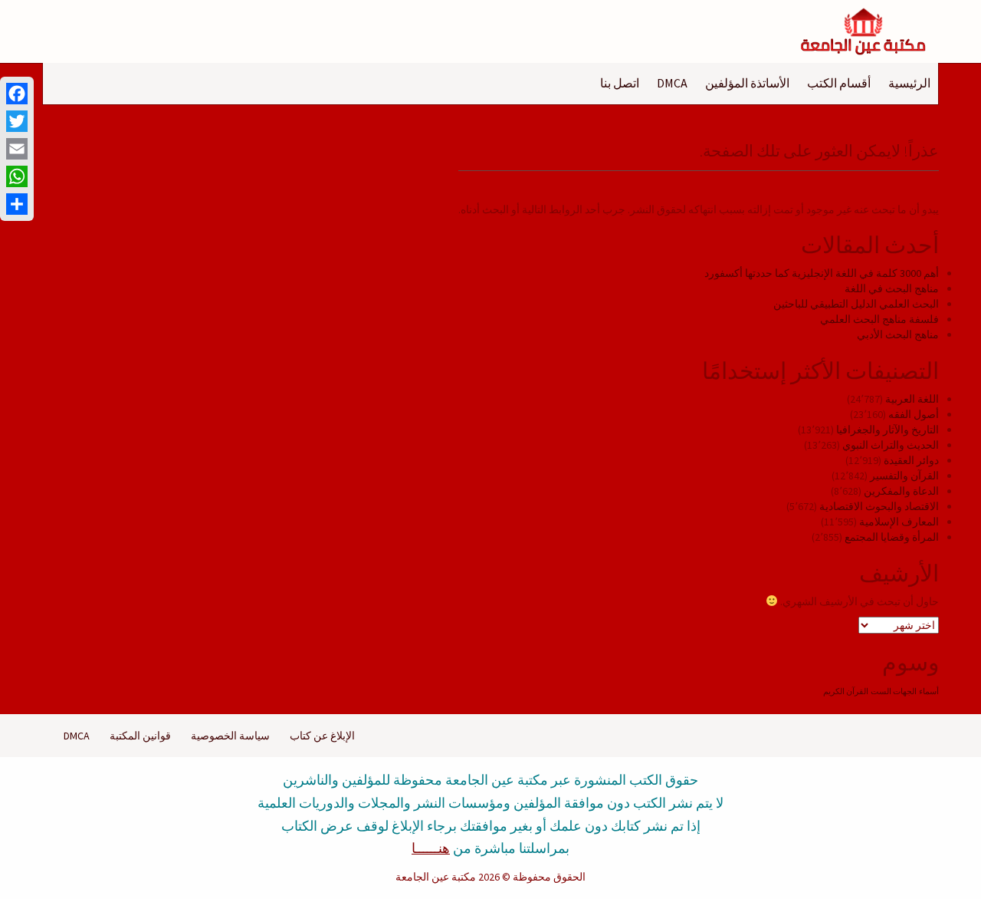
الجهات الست (894, 691)
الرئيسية (909, 83)
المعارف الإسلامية (899, 522)
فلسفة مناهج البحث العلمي (879, 319)
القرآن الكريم (845, 691)
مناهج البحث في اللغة (892, 288)
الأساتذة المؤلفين (747, 83)
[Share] (17, 204)
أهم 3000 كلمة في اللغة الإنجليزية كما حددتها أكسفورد (821, 273)
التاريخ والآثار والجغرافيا (887, 429)
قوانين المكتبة (140, 736)
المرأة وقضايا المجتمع (892, 537)
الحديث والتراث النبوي (890, 445)
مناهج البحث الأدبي (898, 334)
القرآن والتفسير (904, 475)
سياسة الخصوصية (230, 736)
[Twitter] (17, 121)
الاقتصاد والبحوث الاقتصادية (879, 506)
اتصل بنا (619, 83)
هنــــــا (431, 848)
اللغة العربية (912, 399)
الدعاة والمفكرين (901, 491)
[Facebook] (17, 93)
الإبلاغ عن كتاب (322, 736)
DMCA (672, 83)
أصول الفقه (913, 414)
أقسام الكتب (839, 83)
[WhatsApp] (17, 176)
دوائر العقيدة (911, 460)
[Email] (17, 149)
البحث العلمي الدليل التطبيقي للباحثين (856, 304)
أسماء (929, 691)
